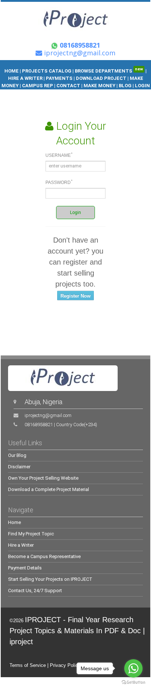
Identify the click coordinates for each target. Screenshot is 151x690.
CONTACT (68, 85)
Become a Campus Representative (44, 556)
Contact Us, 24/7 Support (35, 590)
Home (14, 522)
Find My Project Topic (31, 533)
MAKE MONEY (99, 85)
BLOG (126, 85)
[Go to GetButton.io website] (133, 682)
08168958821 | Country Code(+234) (61, 424)
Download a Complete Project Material (48, 489)
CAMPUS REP (37, 85)
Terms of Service (28, 665)
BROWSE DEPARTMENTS (109, 71)
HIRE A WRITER (25, 78)
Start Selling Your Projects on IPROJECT (50, 579)
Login (75, 212)
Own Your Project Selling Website (43, 478)
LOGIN (142, 85)
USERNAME (59, 155)
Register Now (75, 296)
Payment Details (25, 568)
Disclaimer (19, 466)
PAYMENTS (59, 78)
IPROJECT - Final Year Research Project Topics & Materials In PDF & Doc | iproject (77, 631)
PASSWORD (59, 182)
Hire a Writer (21, 545)
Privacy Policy (65, 665)
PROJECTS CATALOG (46, 71)
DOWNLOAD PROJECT (102, 78)
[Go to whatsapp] (133, 668)
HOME (11, 71)
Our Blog (17, 455)
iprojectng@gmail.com (48, 415)
